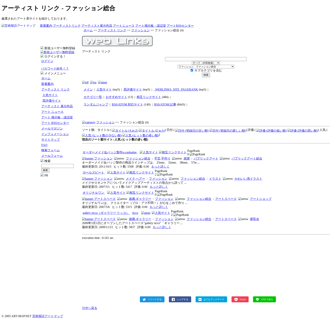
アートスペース (105, 198)
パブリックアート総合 (247, 158)
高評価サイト (51, 100)
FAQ (44, 145)
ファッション (140, 30)
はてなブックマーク (213, 299)
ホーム (46, 78)
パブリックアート (206, 158)
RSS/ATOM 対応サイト (127, 104)
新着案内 (46, 25)
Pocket (243, 299)
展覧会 (254, 219)
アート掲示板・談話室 (150, 25)
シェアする (182, 299)
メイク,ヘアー (135, 178)
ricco (135, 212)
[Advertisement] (61, 235)
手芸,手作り (162, 158)
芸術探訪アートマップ (47, 316)
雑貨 (187, 158)
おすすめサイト (116, 97)
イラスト (215, 178)
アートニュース (123, 25)
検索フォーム (50, 150)
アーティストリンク (67, 25)
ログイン (47, 61)
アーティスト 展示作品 (57, 106)
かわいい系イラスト (248, 178)
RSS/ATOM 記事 (165, 104)
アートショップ (260, 198)
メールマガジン (52, 128)
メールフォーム (52, 155)
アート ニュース (52, 111)
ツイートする (155, 299)
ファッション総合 (138, 158)
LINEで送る (267, 299)
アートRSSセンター (180, 25)
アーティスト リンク (55, 89)
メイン (88, 89)
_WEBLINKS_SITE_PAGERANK (176, 89)
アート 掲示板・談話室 (57, 117)
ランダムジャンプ (96, 104)
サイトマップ (50, 139)
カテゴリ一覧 (93, 97)
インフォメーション (55, 134)
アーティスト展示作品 (96, 25)
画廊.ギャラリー (140, 198)
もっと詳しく (160, 166)
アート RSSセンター (55, 123)
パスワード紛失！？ (55, 68)
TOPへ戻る (89, 308)
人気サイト (50, 95)
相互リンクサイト (149, 97)
